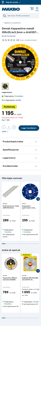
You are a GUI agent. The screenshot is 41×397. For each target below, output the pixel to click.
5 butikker (19, 96)
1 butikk (36, 302)
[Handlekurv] (32, 9)
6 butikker (27, 232)
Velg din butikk (12, 2)
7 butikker (7, 232)
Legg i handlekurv (28, 128)
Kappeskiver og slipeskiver (12, 23)
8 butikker (8, 304)
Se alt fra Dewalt (8, 36)
